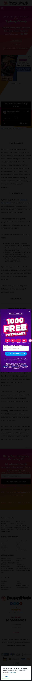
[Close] (29, 311)
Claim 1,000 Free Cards (16, 353)
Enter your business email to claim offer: (13, 345)
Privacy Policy (12, 672)
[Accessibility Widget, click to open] (30, 340)
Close (6, 676)
